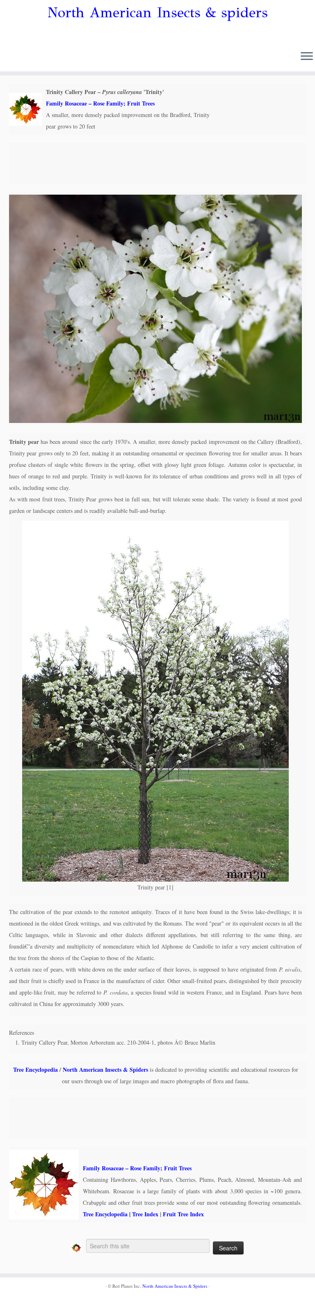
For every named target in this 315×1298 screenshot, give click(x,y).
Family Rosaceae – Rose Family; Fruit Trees (100, 103)
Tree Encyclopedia (35, 1069)
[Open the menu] (307, 57)
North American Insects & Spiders (105, 1069)
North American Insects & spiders (158, 12)
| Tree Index (143, 1214)
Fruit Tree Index (183, 1214)
